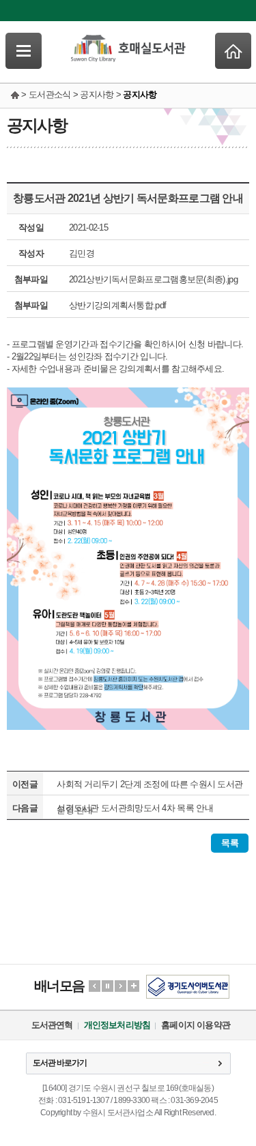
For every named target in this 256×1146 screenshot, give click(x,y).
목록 (229, 843)
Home (233, 51)
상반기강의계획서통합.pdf (117, 305)
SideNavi (23, 51)
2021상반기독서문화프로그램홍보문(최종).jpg (153, 279)
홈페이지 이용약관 (195, 1025)
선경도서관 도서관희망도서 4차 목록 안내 (135, 808)
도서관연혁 (52, 1025)
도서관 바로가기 (60, 1063)
